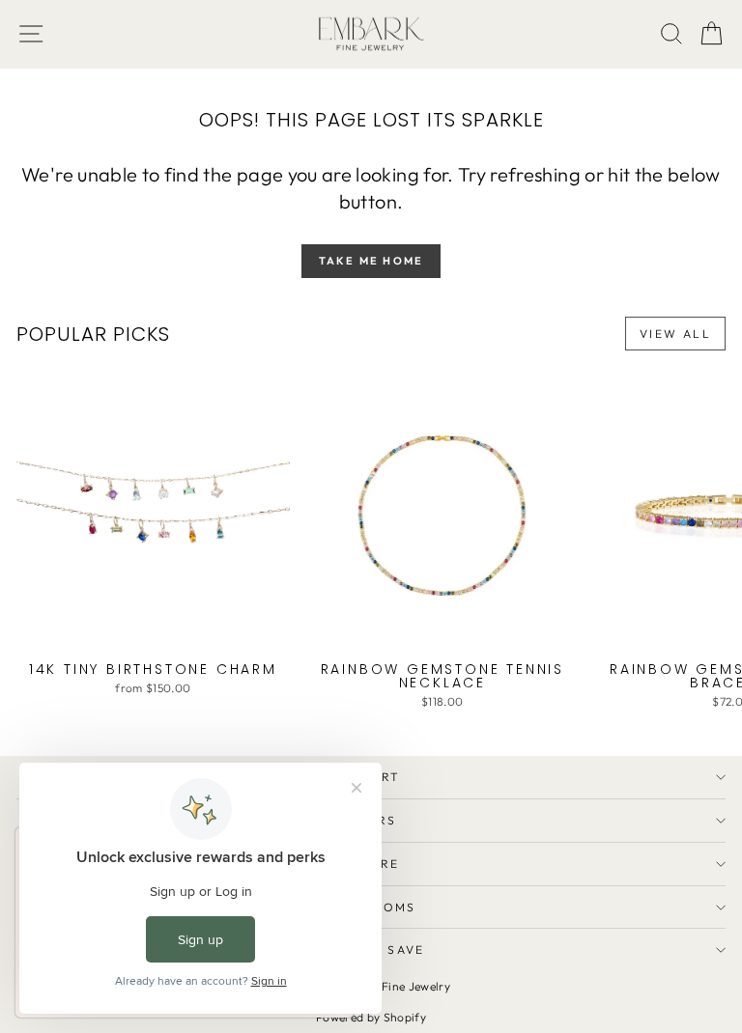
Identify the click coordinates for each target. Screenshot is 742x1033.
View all (675, 333)
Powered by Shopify (371, 1017)
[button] (711, 34)
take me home (371, 260)
